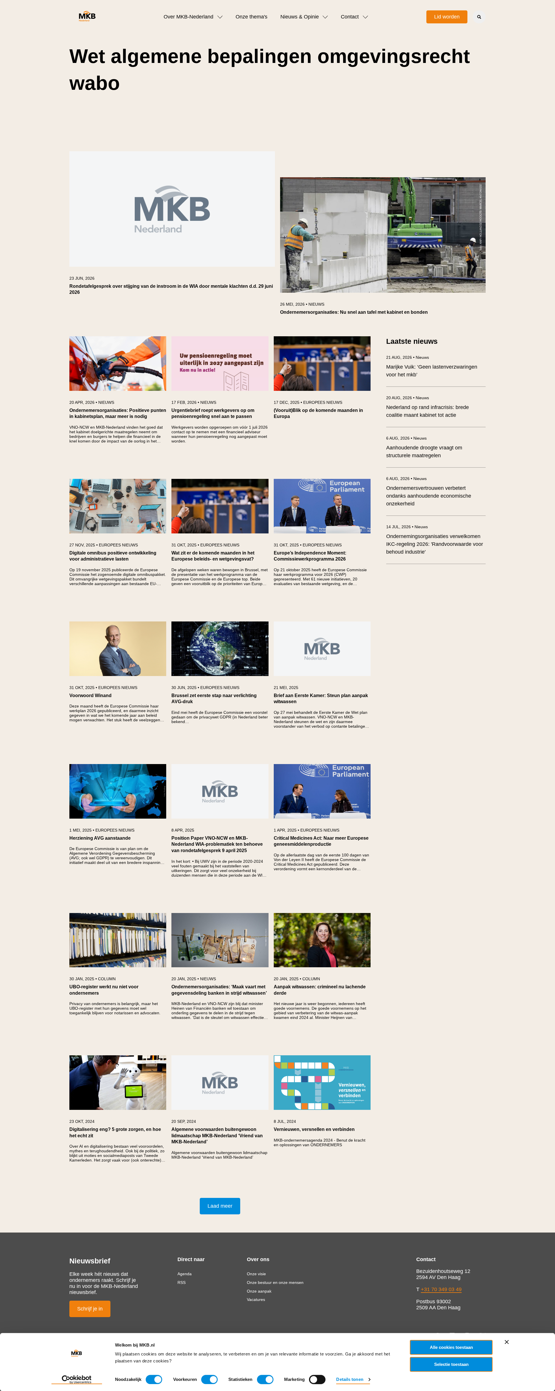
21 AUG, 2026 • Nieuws (407, 357)
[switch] (209, 1379)
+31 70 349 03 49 (441, 1289)
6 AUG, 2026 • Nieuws (406, 438)
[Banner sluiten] (507, 1342)
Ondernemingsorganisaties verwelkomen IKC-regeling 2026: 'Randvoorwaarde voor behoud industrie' (434, 544)
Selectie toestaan (451, 1364)
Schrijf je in (90, 1309)
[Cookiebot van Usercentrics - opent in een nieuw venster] (76, 1379)
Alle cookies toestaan (451, 1347)
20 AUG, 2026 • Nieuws (407, 397)
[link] (172, 226)
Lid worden (447, 17)
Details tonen (349, 1379)
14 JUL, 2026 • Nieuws (407, 526)
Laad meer (220, 1206)
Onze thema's (251, 17)
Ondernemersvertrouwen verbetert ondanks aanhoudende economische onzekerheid (428, 496)
